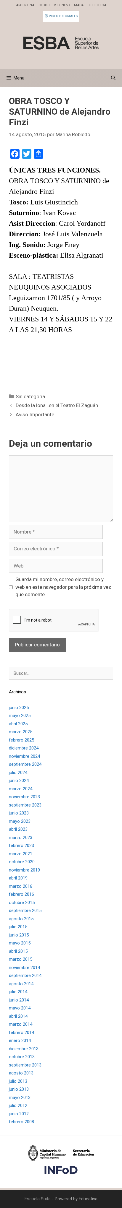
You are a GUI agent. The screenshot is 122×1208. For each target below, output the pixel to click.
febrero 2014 (21, 1032)
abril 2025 (18, 723)
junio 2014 (19, 1000)
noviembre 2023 (24, 796)
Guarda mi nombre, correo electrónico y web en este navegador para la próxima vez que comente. (63, 586)
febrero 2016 (21, 894)
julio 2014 (18, 991)
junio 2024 (19, 780)
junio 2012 (19, 1113)
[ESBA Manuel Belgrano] (61, 42)
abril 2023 (18, 829)
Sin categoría (30, 396)
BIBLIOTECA (97, 5)
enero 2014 (20, 1040)
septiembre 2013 (25, 1065)
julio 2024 (18, 772)
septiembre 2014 (25, 975)
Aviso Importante (35, 414)
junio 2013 (19, 1089)
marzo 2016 (20, 886)
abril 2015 (18, 951)
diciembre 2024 (23, 748)
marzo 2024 (20, 788)
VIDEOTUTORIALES (63, 16)
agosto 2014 (21, 983)
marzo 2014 (20, 1024)
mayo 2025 (19, 715)
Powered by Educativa (76, 1199)
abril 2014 (18, 1016)
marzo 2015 (20, 959)
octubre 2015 (22, 902)
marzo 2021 (20, 853)
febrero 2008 (21, 1121)
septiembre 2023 (25, 805)
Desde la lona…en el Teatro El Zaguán (57, 405)
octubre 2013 (22, 1056)
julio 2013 (18, 1081)
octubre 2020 (22, 861)
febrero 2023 (21, 845)
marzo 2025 (20, 731)
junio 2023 (19, 813)
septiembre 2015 (25, 910)
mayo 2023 (19, 821)
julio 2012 (18, 1105)
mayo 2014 (19, 1008)
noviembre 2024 (24, 756)
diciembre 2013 (23, 1048)
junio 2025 (19, 707)
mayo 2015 (19, 943)
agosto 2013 (21, 1073)
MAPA (79, 5)
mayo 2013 (19, 1097)
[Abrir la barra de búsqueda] (113, 78)
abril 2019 (18, 878)
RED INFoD (62, 5)
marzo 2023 (20, 837)
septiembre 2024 (25, 764)
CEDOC (44, 5)
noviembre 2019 (24, 870)
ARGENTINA (25, 5)
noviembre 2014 (24, 967)
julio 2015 (18, 926)
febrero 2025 (21, 740)
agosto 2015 (21, 918)
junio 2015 (19, 935)
